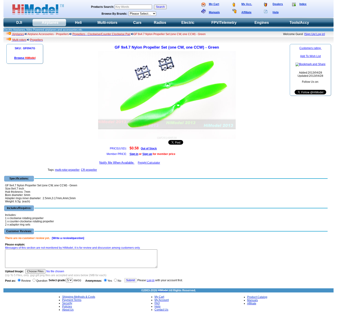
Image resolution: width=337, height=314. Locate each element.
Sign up (147, 154)
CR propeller (89, 169)
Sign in (134, 154)
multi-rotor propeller (67, 169)
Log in (151, 280)
